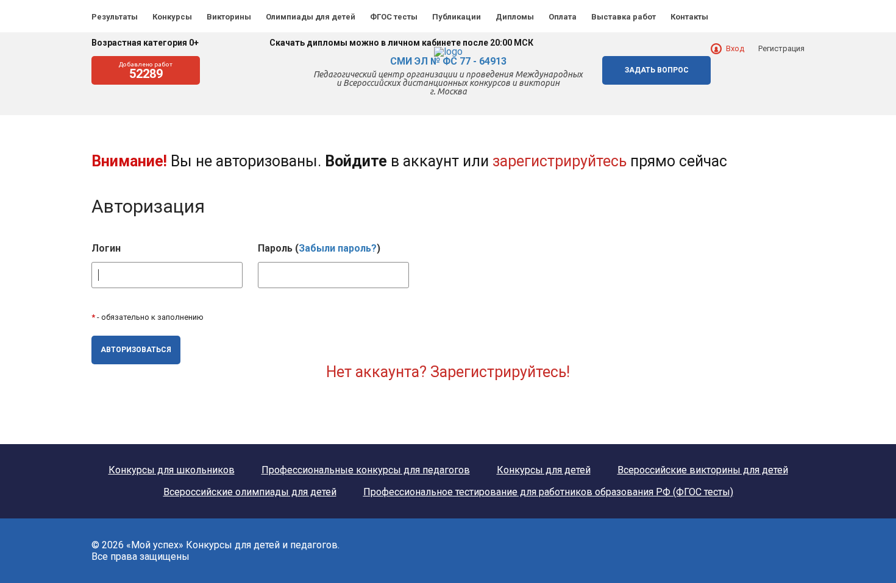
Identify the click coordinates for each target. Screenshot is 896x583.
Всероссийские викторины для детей (702, 470)
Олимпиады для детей (310, 16)
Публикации (456, 16)
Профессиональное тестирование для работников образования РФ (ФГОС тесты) (548, 492)
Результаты (114, 16)
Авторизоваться (136, 349)
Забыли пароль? (338, 248)
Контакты (689, 16)
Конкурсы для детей (544, 470)
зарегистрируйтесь (559, 161)
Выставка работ (623, 16)
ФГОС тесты (394, 16)
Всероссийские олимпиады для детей (249, 492)
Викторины (229, 16)
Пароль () (319, 248)
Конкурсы (172, 16)
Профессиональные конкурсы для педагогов (365, 470)
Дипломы (515, 16)
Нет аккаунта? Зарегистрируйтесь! (448, 372)
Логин (106, 248)
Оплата (563, 16)
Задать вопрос (657, 70)
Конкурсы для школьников (171, 470)
